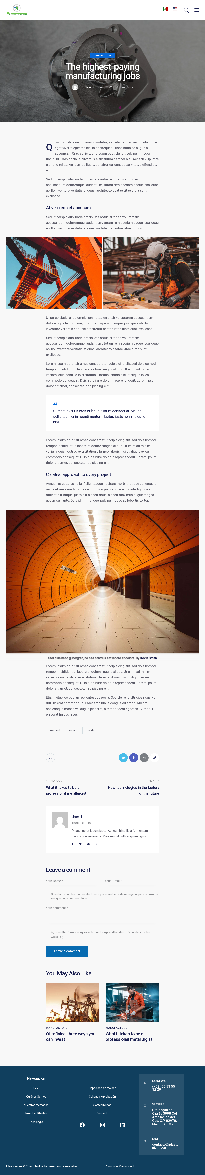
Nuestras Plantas (36, 1113)
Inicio (36, 1088)
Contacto (102, 1113)
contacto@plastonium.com (165, 1145)
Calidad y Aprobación (102, 1096)
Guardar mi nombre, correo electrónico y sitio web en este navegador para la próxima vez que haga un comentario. (104, 896)
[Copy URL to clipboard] (154, 757)
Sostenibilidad (102, 1105)
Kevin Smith (148, 658)
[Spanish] (165, 10)
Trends (90, 730)
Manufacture (103, 55)
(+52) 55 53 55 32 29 (163, 1087)
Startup (73, 730)
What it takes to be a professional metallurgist (129, 1036)
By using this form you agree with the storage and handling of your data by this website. (100, 934)
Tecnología (36, 1122)
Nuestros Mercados (36, 1105)
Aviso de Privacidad (120, 1166)
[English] (175, 10)
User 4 (77, 816)
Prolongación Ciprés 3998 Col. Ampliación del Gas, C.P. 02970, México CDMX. (165, 1117)
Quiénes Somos (36, 1096)
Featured (55, 730)
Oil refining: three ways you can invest (70, 1036)
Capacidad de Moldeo (102, 1088)
